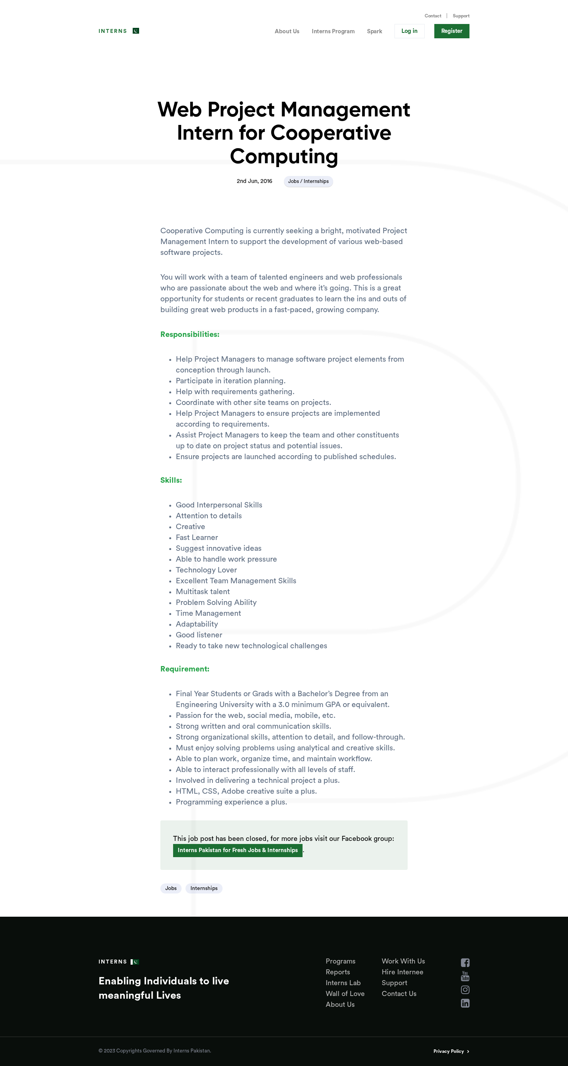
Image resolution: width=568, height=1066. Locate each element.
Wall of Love (345, 993)
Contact (433, 16)
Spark (374, 31)
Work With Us (403, 961)
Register (452, 31)
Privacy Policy (449, 1051)
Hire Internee (402, 972)
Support (461, 16)
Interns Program (333, 31)
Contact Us (399, 993)
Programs (340, 961)
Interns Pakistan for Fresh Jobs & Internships (238, 850)
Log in (409, 31)
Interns (113, 31)
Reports (338, 972)
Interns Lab (343, 982)
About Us (287, 31)
